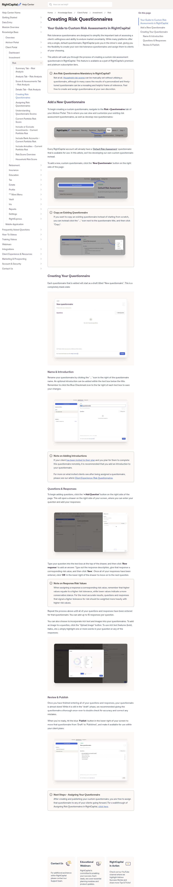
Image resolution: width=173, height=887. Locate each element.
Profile (12, 189)
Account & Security (11, 264)
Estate (12, 184)
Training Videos (9, 239)
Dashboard (14, 52)
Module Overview (10, 27)
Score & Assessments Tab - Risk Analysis (28, 83)
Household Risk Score (26, 159)
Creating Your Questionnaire (69, 276)
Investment (14, 57)
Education (14, 175)
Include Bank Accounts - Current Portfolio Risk (28, 140)
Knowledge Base (10, 32)
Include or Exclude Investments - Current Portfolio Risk (27, 130)
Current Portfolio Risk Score (26, 120)
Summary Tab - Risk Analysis (25, 70)
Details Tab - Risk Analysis (28, 89)
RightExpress (15, 219)
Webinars (6, 244)
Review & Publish (58, 697)
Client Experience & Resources (17, 254)
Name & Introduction (61, 371)
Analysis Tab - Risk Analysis (29, 76)
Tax (10, 180)
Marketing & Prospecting (14, 259)
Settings (13, 214)
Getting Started (9, 17)
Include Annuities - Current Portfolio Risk (29, 148)
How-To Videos (9, 234)
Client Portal (11, 47)
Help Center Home (11, 12)
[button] (91, 132)
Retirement (14, 165)
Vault (11, 199)
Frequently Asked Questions (16, 229)
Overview (10, 37)
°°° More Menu (15, 194)
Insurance (14, 170)
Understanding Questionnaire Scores (26, 112)
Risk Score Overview (26, 154)
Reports (12, 209)
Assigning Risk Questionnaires (23, 104)
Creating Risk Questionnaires (23, 96)
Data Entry (7, 22)
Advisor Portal (12, 42)
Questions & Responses (62, 488)
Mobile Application (15, 224)
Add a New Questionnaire (66, 102)
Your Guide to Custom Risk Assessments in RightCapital (89, 28)
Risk (14, 63)
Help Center (28, 4)
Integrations (8, 249)
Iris (10, 204)
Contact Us (7, 268)
